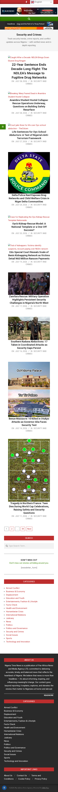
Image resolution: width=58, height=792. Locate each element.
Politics (9, 625)
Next (29, 529)
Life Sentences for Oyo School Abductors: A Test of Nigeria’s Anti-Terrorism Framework (29, 135)
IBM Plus (45, 788)
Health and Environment (16, 608)
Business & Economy (15, 591)
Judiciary (10, 618)
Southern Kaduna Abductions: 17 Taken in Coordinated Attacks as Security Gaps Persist (29, 344)
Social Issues (12, 635)
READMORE (48, 695)
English (38, 2)
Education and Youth (15, 598)
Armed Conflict (12, 588)
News (8, 621)
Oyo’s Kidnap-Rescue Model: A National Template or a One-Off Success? (29, 226)
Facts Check (11, 605)
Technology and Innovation (18, 641)
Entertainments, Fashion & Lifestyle (21, 601)
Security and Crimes (15, 631)
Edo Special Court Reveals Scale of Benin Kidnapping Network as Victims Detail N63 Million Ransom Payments (29, 255)
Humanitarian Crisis (14, 611)
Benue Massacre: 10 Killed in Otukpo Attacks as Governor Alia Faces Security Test (29, 421)
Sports (9, 638)
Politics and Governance (17, 628)
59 (23, 529)
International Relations (16, 615)
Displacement (12, 595)
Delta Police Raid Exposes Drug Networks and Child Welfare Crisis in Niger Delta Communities (29, 198)
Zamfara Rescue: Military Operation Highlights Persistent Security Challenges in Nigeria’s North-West (29, 299)
